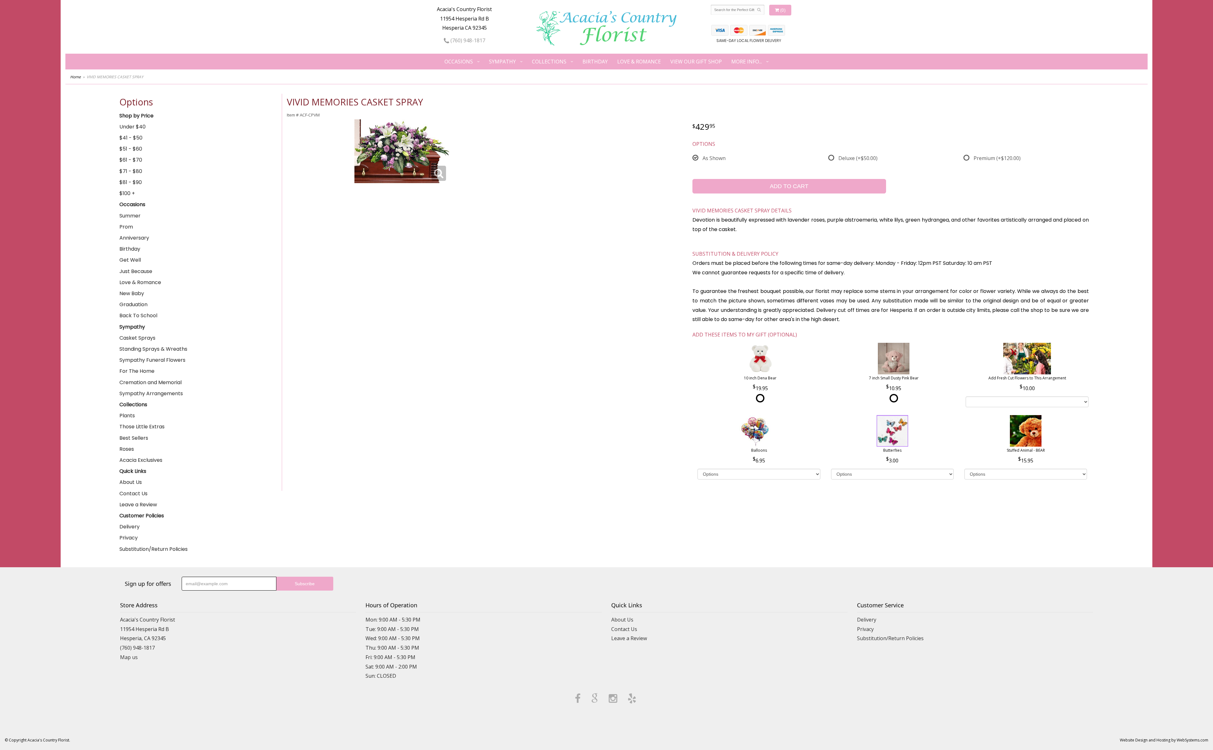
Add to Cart (789, 186)
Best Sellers (133, 438)
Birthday (595, 61)
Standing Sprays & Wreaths (153, 349)
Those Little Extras (142, 426)
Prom (126, 226)
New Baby (131, 293)
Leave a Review (138, 504)
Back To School (138, 315)
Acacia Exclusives (140, 460)
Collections (549, 61)
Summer (130, 215)
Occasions (458, 61)
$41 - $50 (130, 137)
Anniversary (134, 237)
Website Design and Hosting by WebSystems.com (1164, 740)
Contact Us (133, 493)
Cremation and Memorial (150, 382)
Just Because (135, 271)
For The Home (136, 371)
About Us (130, 482)
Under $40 (132, 126)
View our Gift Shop (696, 61)
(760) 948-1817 (467, 40)
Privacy (128, 537)
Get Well (130, 260)
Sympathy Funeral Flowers (152, 360)
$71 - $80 (130, 171)
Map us (129, 657)
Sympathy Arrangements (151, 393)
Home (75, 77)
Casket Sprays (137, 338)
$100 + (127, 193)
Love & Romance (639, 61)
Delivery (129, 526)
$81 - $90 (130, 182)
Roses (126, 449)
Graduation (133, 304)
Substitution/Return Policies (153, 549)
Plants (127, 415)
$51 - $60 (130, 148)
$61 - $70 (130, 160)
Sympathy (502, 61)
